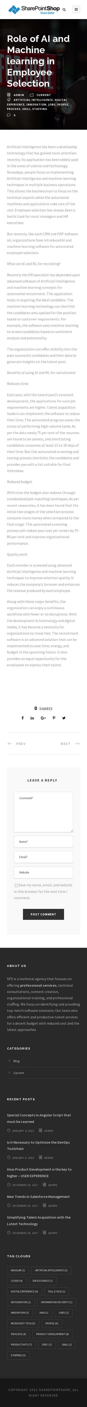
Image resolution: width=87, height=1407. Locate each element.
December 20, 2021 (25, 1185)
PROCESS (13, 109)
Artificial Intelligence (33, 100)
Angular (18, 1270)
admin (19, 95)
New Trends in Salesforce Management (38, 1196)
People (62, 104)
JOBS (51, 104)
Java (43, 1312)
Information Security (56, 1302)
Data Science (43, 1280)
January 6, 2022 (23, 1130)
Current (44, 95)
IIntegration (21, 1302)
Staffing (39, 109)
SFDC (47, 1344)
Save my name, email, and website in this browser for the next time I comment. (43, 891)
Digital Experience (24, 1291)
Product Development (52, 1334)
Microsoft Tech (23, 1323)
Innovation (36, 104)
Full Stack (56, 1291)
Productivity (21, 1344)
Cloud (17, 1280)
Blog (16, 1061)
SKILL (26, 109)
